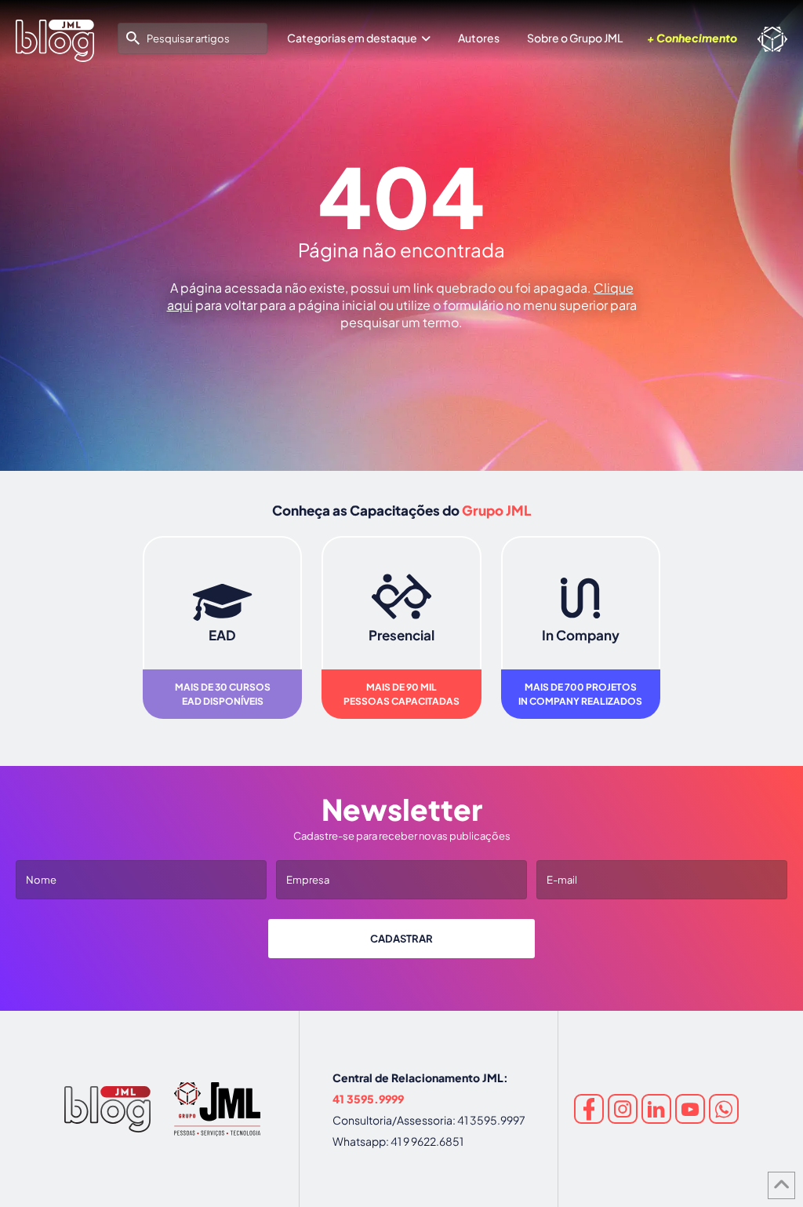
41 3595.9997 (491, 1120)
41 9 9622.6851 (427, 1141)
